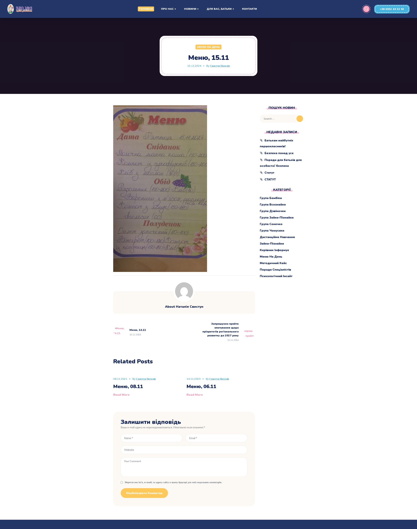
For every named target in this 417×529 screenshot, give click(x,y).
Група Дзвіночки (273, 211)
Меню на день (208, 47)
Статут (269, 173)
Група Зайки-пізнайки (277, 218)
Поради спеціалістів (275, 270)
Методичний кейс (273, 263)
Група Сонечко (271, 224)
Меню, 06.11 (201, 386)
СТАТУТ (270, 179)
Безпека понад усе (279, 153)
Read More (121, 395)
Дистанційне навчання (277, 237)
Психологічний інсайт (276, 276)
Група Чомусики (272, 231)
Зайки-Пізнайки (272, 244)
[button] (392, 9)
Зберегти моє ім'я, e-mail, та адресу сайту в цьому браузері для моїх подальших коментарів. (173, 482)
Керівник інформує (274, 250)
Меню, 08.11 (128, 386)
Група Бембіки (271, 198)
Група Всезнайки (273, 204)
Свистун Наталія (220, 65)
